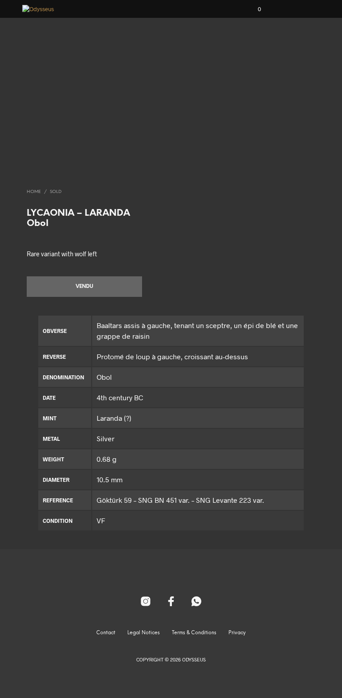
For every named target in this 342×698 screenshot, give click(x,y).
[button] (253, 9)
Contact (105, 633)
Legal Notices (143, 633)
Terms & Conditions (194, 633)
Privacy (237, 633)
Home (34, 191)
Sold (55, 191)
